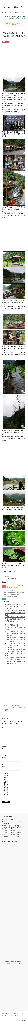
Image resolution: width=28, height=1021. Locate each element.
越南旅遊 (12, 827)
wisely (4, 44)
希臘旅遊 (5, 834)
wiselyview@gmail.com (14, 963)
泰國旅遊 (5, 827)
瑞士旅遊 (5, 833)
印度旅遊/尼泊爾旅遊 (8, 836)
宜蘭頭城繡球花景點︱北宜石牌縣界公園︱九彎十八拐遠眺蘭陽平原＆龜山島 (15, 639)
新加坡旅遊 (18, 827)
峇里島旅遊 (13, 829)
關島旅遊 (5, 831)
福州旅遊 (5, 825)
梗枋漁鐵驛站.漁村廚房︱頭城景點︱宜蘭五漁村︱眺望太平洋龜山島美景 (15, 607)
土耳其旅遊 (12, 834)
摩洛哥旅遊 (18, 836)
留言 (4, 727)
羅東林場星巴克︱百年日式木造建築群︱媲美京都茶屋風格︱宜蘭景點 (15, 627)
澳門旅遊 (11, 821)
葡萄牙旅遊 (20, 834)
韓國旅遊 (10, 819)
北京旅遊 (17, 821)
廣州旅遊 (11, 825)
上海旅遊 (4, 823)
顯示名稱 (4, 748)
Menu (4, 2)
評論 (8, 576)
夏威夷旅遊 (12, 831)
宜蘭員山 (13, 708)
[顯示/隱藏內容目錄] (3, 574)
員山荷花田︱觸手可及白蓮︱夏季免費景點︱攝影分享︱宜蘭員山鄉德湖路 (15, 645)
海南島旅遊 (11, 823)
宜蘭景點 (5, 42)
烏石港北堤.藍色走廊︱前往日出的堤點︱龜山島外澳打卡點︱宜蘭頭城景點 (15, 633)
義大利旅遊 (12, 833)
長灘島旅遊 (5, 829)
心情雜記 (16, 705)
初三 (8, 708)
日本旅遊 (4, 819)
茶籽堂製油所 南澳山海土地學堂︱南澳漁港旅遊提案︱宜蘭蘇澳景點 (15, 613)
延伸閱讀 (13, 578)
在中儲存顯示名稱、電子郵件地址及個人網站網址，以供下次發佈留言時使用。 (6, 786)
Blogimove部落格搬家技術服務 (20, 1020)
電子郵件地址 (4, 757)
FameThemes (13, 1017)
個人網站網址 (4, 766)
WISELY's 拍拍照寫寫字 (14, 8)
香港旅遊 (4, 821)
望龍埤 (7, 710)
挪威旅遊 (19, 833)
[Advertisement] (14, 61)
